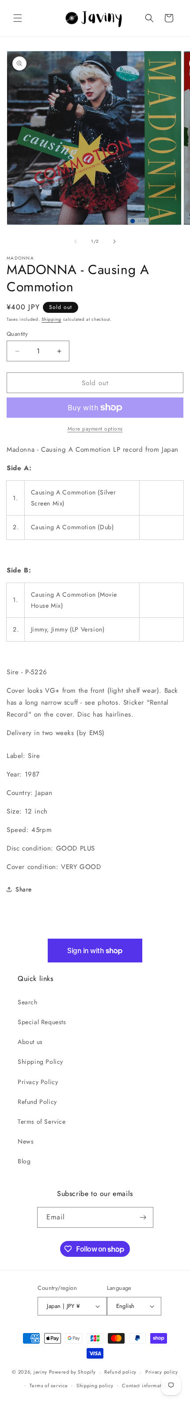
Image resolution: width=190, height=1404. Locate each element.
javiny (40, 1371)
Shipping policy (95, 1385)
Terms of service (49, 1385)
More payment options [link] (95, 429)
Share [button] (23, 889)
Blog (24, 1161)
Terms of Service (42, 1121)
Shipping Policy (40, 1061)
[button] (17, 18)
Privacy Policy (38, 1081)
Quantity (17, 334)
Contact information (145, 1385)
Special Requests (42, 1022)
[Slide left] (75, 241)
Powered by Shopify (72, 1371)
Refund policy (120, 1371)
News (26, 1141)
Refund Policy (37, 1101)
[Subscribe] (143, 1217)
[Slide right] (114, 241)
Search (28, 1002)
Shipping (51, 319)
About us (30, 1041)
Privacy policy (161, 1371)
